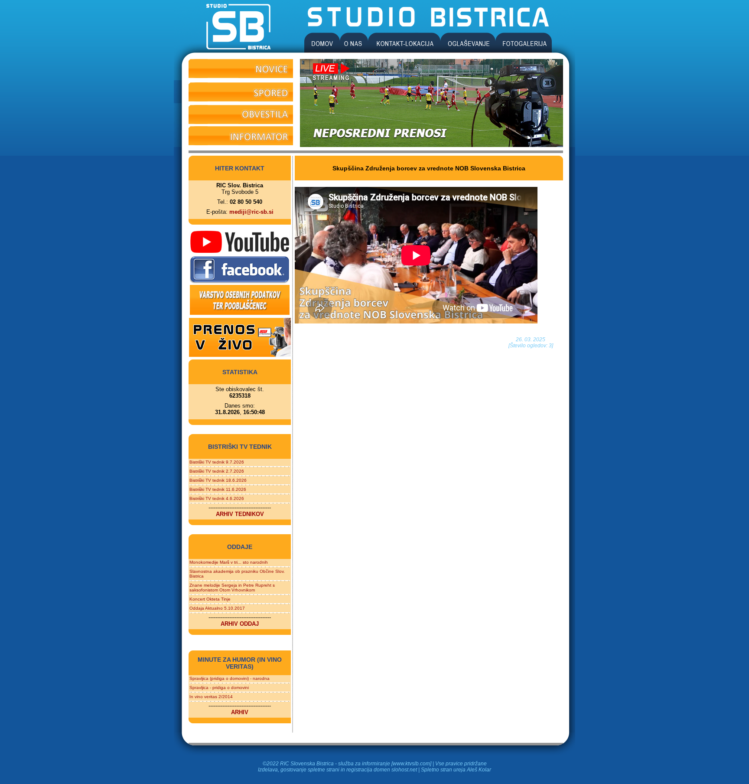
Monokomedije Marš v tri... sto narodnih (228, 562)
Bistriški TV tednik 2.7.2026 (216, 471)
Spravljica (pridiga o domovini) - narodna (229, 678)
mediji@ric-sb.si (251, 212)
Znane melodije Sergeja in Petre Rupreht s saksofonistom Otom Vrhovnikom (232, 587)
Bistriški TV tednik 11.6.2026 (217, 489)
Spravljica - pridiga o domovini (219, 687)
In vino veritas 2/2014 (211, 696)
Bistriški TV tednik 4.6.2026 (216, 498)
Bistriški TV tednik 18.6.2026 (218, 480)
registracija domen (368, 770)
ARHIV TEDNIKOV (240, 514)
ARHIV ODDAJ (240, 624)
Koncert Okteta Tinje (210, 599)
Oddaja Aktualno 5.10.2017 (217, 608)
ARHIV (239, 712)
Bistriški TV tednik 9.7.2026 (216, 462)
